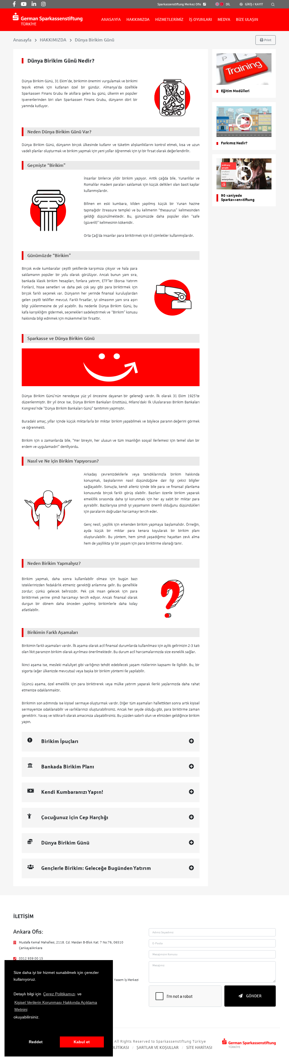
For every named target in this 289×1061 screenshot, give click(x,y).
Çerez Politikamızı (59, 994)
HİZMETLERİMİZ (169, 19)
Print (267, 40)
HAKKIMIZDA (138, 19)
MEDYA (224, 19)
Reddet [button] (36, 1042)
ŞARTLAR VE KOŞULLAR (158, 1047)
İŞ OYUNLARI (200, 19)
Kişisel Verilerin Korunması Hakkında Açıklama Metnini (55, 1005)
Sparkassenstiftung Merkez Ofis (179, 4)
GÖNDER (253, 996)
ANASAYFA (111, 19)
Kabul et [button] (82, 1042)
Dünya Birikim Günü (94, 39)
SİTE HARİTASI (199, 1047)
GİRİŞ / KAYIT (253, 4)
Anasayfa (22, 39)
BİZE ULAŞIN (247, 19)
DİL (227, 4)
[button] (14, 1029)
